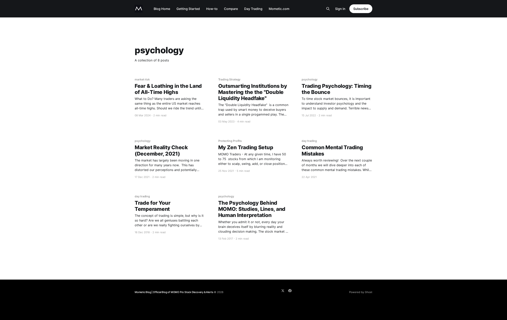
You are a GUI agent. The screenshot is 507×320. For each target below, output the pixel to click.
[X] (282, 290)
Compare (231, 9)
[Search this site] (328, 9)
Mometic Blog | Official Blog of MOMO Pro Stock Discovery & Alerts (174, 292)
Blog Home (162, 9)
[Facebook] (290, 290)
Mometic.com (279, 9)
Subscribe (360, 9)
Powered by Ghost (360, 292)
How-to (212, 9)
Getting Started (188, 9)
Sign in (340, 9)
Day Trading (253, 9)
